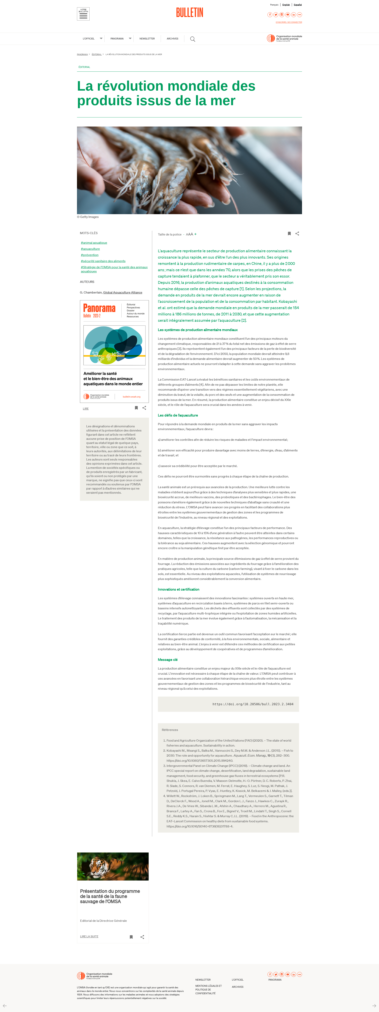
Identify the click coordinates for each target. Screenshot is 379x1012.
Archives (172, 38)
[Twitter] (275, 14)
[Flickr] (299, 14)
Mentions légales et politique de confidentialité (208, 989)
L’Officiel (238, 979)
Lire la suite (89, 936)
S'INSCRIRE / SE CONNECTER (289, 22)
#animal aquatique (94, 242)
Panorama (82, 54)
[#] (192, 39)
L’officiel (89, 38)
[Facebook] (269, 14)
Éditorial (97, 54)
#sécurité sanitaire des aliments (103, 261)
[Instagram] (281, 14)
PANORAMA (117, 38)
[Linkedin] (293, 14)
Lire (86, 408)
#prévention (90, 255)
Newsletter (147, 38)
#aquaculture (90, 249)
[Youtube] (287, 14)
